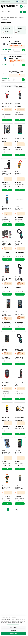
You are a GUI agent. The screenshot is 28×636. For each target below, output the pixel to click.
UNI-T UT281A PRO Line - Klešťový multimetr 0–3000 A (7, 105)
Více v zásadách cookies (13, 624)
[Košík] (24, 6)
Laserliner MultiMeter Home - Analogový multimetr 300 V (7, 140)
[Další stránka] (19, 509)
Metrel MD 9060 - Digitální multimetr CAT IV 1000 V (6, 454)
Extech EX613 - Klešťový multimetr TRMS (19, 210)
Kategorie (3, 17)
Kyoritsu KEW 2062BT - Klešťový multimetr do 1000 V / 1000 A (20, 349)
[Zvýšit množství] (19, 50)
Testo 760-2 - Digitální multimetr (19, 313)
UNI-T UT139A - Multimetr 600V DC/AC (6, 384)
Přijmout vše (13, 633)
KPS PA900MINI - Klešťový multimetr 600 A (6, 419)
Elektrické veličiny (19, 17)
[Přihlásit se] (21, 6)
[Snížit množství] (15, 50)
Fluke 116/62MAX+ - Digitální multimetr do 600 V (19, 419)
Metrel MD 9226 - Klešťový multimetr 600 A (6, 210)
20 (16, 509)
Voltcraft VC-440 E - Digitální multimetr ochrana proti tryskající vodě (7, 314)
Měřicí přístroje (10, 17)
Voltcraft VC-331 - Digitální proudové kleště (19, 384)
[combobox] (12, 12)
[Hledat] (21, 12)
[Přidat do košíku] (23, 50)
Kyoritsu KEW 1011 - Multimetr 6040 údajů (19, 140)
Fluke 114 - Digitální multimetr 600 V (19, 489)
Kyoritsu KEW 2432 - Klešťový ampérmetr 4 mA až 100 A (19, 279)
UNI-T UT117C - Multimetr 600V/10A (6, 349)
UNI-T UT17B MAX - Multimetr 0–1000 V (6, 279)
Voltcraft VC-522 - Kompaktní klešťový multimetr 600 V (6, 175)
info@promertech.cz (5, 1)
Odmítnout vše (13, 627)
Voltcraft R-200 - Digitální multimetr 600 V (6, 245)
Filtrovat (9, 86)
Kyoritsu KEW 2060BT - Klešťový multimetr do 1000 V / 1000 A (19, 245)
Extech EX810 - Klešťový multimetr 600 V (6, 489)
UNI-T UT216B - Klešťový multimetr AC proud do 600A (19, 105)
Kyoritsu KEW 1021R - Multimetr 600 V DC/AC (19, 454)
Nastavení (13, 630)
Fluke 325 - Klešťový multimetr (18, 175)
